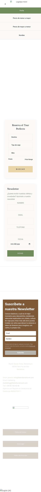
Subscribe (20, 353)
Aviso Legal (20, 444)
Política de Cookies (20, 432)
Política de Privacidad (20, 455)
